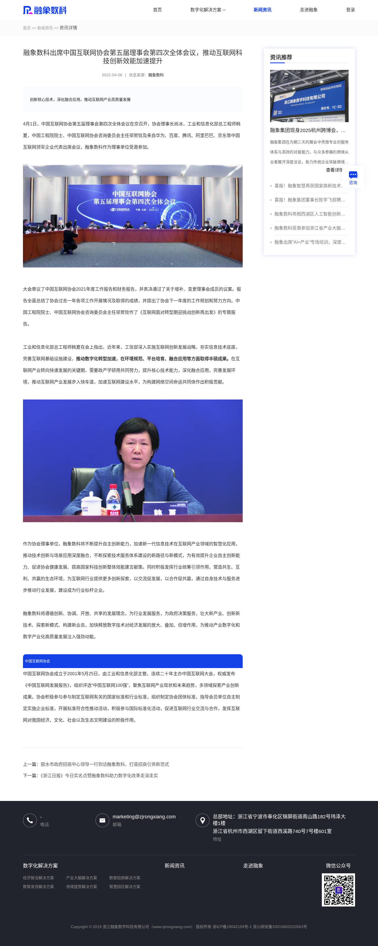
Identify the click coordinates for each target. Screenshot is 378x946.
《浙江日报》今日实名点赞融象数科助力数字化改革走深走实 (99, 775)
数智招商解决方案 (124, 878)
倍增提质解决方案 (81, 886)
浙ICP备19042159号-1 (232, 926)
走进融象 (253, 866)
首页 (27, 28)
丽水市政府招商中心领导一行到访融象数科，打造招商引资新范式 (105, 764)
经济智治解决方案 (38, 878)
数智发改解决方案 (38, 886)
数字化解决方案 (40, 866)
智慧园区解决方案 (124, 886)
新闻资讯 (45, 28)
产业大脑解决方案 (81, 878)
